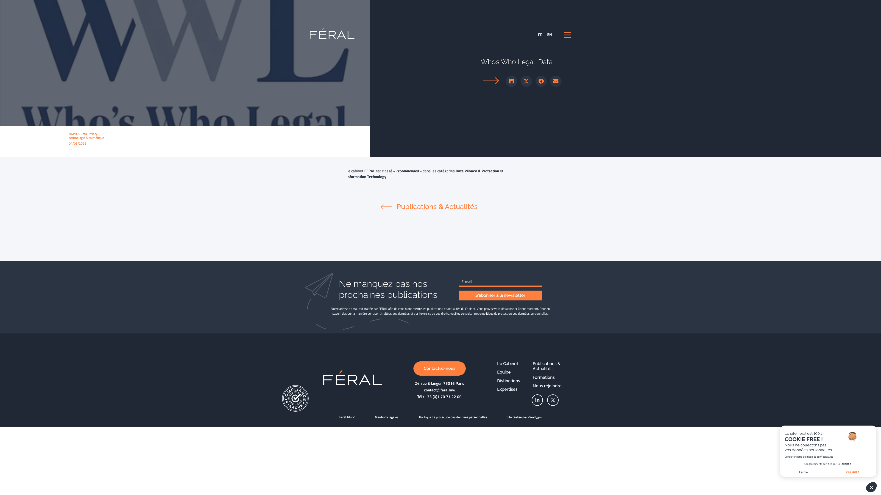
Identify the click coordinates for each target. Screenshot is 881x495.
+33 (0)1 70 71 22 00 (443, 397)
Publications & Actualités (546, 366)
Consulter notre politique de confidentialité (809, 456)
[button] (511, 81)
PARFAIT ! (852, 472)
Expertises (507, 389)
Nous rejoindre (547, 385)
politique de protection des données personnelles (515, 313)
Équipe (504, 372)
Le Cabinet (507, 363)
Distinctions (508, 380)
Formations (544, 377)
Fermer (804, 472)
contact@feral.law (439, 390)
